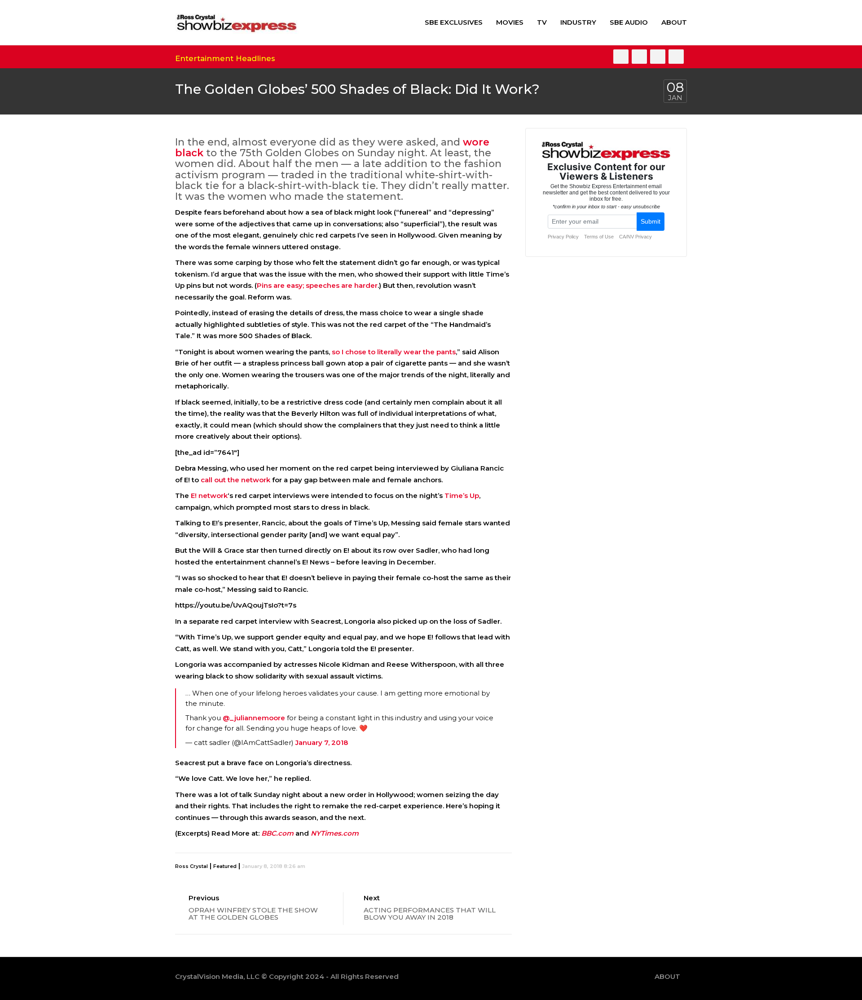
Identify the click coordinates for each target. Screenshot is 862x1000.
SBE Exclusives (454, 22)
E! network (209, 495)
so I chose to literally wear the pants (394, 352)
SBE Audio (629, 22)
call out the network (235, 480)
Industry (578, 22)
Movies (509, 22)
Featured (225, 866)
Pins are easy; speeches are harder (317, 285)
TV (542, 22)
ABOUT (674, 22)
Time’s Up (461, 495)
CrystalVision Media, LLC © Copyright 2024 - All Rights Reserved (287, 976)
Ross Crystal (191, 866)
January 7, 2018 (321, 742)
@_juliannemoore (254, 718)
